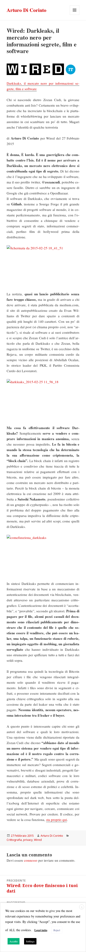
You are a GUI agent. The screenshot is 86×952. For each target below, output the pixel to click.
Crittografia (14, 840)
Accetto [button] (13, 941)
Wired (38, 840)
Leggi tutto (40, 930)
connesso (30, 860)
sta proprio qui (56, 819)
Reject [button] (56, 930)
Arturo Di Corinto (26, 10)
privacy (28, 840)
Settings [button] (30, 941)
